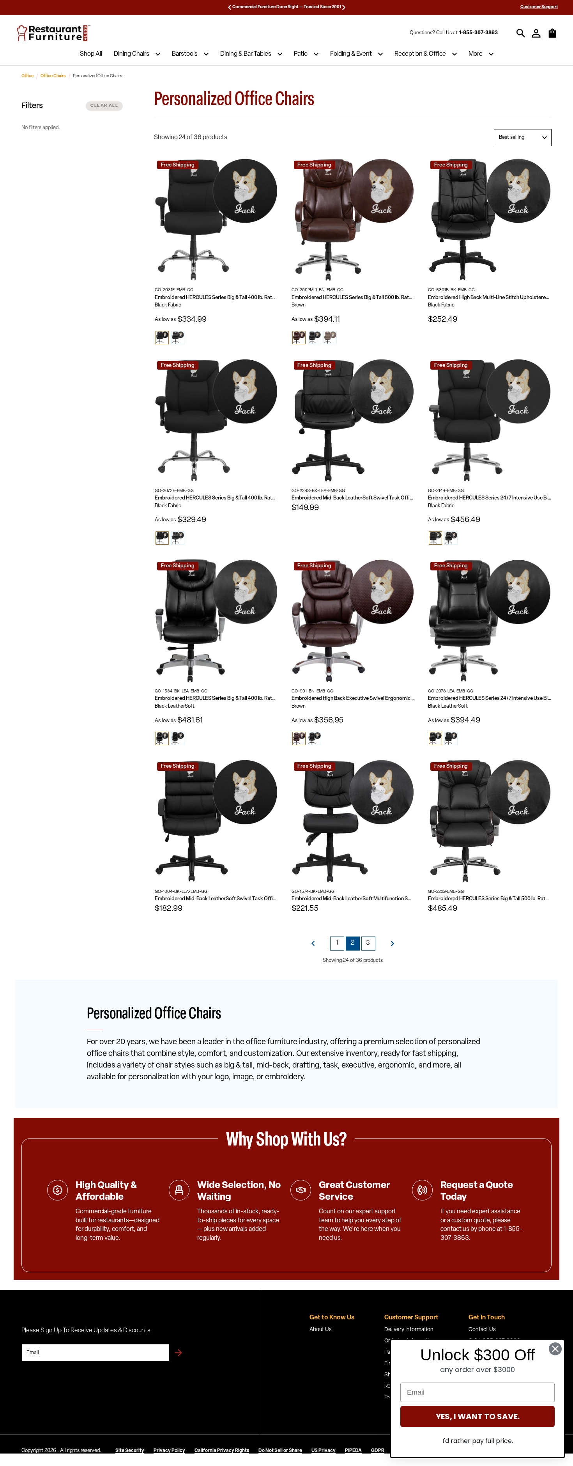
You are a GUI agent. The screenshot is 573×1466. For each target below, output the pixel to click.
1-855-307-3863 (478, 32)
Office (27, 76)
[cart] (552, 37)
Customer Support (539, 7)
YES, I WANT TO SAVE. (478, 1416)
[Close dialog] (555, 1349)
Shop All (91, 54)
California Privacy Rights (222, 1450)
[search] (520, 33)
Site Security (129, 1450)
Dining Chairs (131, 54)
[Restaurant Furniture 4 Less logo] (54, 33)
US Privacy (323, 1450)
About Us (320, 1330)
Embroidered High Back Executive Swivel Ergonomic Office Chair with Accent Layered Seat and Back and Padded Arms (353, 698)
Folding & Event (351, 54)
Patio (301, 54)
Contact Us (482, 1330)
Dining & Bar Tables (245, 54)
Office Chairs (53, 76)
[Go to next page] (392, 943)
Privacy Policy (169, 1450)
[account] (536, 33)
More (476, 54)
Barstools (185, 54)
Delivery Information (408, 1330)
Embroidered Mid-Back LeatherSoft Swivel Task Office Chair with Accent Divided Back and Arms (216, 898)
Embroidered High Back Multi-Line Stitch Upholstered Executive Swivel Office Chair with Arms (490, 297)
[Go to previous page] (313, 943)
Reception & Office (420, 54)
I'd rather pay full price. (477, 1440)
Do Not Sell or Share (280, 1450)
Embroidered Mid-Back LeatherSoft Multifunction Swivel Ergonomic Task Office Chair (353, 898)
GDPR (377, 1450)
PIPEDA (353, 1450)
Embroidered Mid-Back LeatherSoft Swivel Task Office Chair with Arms (353, 498)
